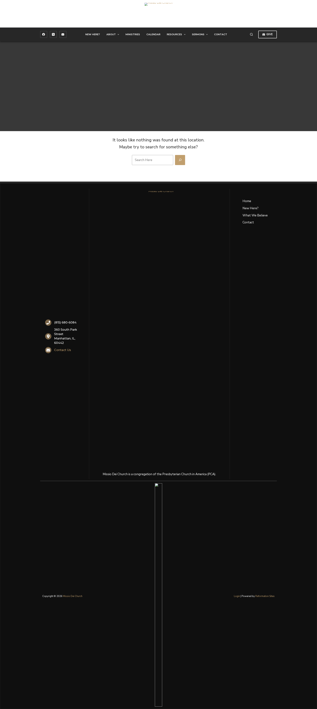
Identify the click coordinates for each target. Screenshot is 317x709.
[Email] (62, 34)
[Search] (251, 34)
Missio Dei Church (72, 596)
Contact (220, 34)
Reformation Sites (265, 596)
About (111, 34)
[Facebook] (43, 34)
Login (237, 596)
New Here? (92, 34)
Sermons (198, 34)
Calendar (153, 34)
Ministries (132, 34)
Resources (174, 34)
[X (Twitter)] (53, 34)
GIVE (269, 34)
